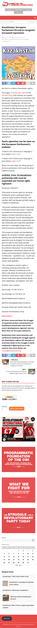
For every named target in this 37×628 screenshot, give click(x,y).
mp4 (13, 154)
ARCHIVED (7, 618)
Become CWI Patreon (16, 408)
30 (23, 562)
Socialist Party (7, 95)
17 (28, 556)
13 (9, 556)
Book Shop (18, 10)
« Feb (16, 565)
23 (23, 559)
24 (28, 559)
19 (4, 559)
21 (13, 559)
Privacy (18, 12)
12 (4, 556)
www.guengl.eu (7, 316)
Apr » (20, 565)
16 (23, 556)
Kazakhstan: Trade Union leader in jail (15, 576)
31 (28, 562)
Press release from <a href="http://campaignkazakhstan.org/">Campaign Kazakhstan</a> (15, 39)
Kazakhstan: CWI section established (15, 590)
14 (13, 556)
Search (4, 538)
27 (9, 562)
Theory (9, 10)
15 (18, 556)
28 (13, 562)
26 (4, 562)
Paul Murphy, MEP (18, 93)
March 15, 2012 (7, 37)
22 (18, 559)
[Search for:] (18, 22)
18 (32, 556)
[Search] (33, 540)
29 (18, 562)
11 (32, 553)
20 (9, 559)
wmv (19, 154)
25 (32, 559)
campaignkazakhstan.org (11, 351)
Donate (27, 10)
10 (28, 553)
